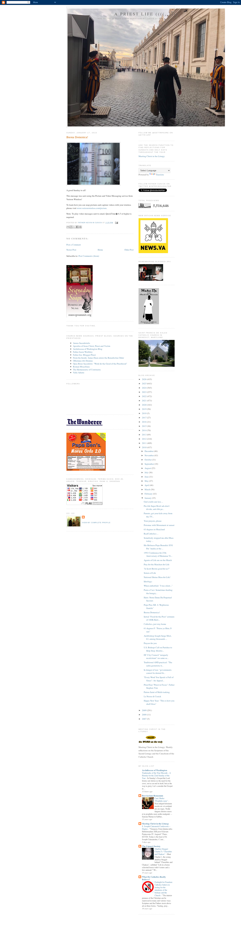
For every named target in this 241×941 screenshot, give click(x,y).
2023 (144, 392)
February (149, 493)
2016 (144, 421)
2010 (144, 447)
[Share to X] (74, 227)
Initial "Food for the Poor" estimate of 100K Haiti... (159, 618)
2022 (144, 396)
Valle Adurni (78, 372)
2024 (144, 387)
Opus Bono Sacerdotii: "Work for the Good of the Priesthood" (100, 363)
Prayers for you (150, 643)
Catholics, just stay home (155, 624)
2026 (144, 379)
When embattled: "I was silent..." (158, 585)
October (148, 459)
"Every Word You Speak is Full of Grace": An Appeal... (158, 679)
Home (100, 249)
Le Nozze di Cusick (152, 696)
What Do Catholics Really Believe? (154, 878)
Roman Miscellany (81, 366)
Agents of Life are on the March (158, 560)
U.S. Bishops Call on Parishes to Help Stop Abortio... (158, 649)
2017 (144, 417)
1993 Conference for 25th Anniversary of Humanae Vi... (158, 554)
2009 (144, 710)
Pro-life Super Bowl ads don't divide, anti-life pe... (157, 507)
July (147, 472)
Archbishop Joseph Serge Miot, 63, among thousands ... (157, 637)
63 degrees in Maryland (154, 529)
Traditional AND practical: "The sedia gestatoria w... (158, 664)
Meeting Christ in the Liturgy (152, 156)
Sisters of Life (150, 572)
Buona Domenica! (152, 612)
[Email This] (68, 227)
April (147, 485)
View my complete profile (96, 522)
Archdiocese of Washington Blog (87, 348)
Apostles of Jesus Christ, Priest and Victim (91, 346)
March (148, 489)
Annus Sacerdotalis (81, 343)
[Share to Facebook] (77, 227)
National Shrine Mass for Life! (157, 577)
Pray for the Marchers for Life (156, 564)
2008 (144, 714)
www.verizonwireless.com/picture (92, 208)
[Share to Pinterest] (80, 227)
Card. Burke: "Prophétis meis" (161, 799)
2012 (144, 438)
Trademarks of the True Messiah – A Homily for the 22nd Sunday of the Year (156, 775)
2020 (144, 404)
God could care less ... (153, 501)
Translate (160, 174)
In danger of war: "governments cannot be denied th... (157, 671)
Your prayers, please (152, 520)
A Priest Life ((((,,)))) (146, 14)
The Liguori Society (151, 846)
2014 (144, 430)
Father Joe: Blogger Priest (84, 354)
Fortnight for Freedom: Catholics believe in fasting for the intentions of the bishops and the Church (164, 888)
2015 (144, 426)
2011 (144, 443)
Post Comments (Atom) (89, 255)
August (148, 468)
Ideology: (148, 581)
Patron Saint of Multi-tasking (157, 692)
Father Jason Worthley (83, 351)
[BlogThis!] (71, 227)
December (149, 451)
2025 (144, 383)
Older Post (129, 249)
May (147, 480)
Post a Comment (73, 244)
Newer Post (71, 249)
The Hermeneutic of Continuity (87, 369)
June (147, 476)
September (149, 463)
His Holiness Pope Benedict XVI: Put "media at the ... (158, 547)
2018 (144, 413)
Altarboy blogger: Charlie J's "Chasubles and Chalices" (163, 851)
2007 (144, 718)
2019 (144, 409)
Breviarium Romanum (152, 795)
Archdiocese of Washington (154, 770)
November (149, 455)
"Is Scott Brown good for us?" (157, 568)
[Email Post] (116, 223)
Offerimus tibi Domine (83, 360)
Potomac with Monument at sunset (159, 525)
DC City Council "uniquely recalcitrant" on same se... (156, 656)
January (148, 497)
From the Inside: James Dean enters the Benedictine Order (98, 357)
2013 (144, 434)
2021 (144, 400)
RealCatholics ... (151, 533)
